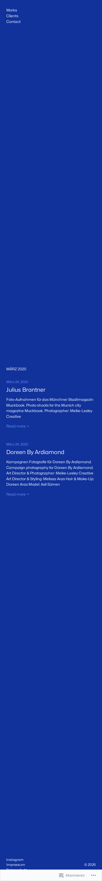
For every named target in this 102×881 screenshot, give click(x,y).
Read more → (17, 426)
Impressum (15, 864)
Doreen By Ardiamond (35, 452)
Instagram (15, 860)
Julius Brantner (26, 390)
